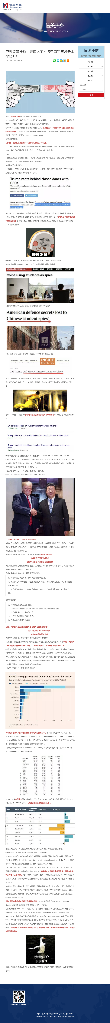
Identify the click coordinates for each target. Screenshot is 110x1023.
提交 (91, 95)
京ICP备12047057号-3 (44, 1016)
